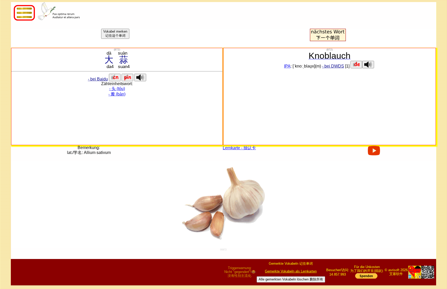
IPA (287, 66)
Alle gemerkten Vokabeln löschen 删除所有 (291, 279)
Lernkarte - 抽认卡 (239, 148)
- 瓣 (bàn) (116, 94)
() (117, 49)
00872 (223, 249)
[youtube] (374, 153)
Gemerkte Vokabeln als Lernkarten (291, 271)
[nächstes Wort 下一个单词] (328, 40)
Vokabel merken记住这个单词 (115, 33)
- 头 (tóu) (117, 88)
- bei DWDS (333, 66)
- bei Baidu (98, 79)
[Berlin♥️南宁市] (414, 272)
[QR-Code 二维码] (427, 272)
